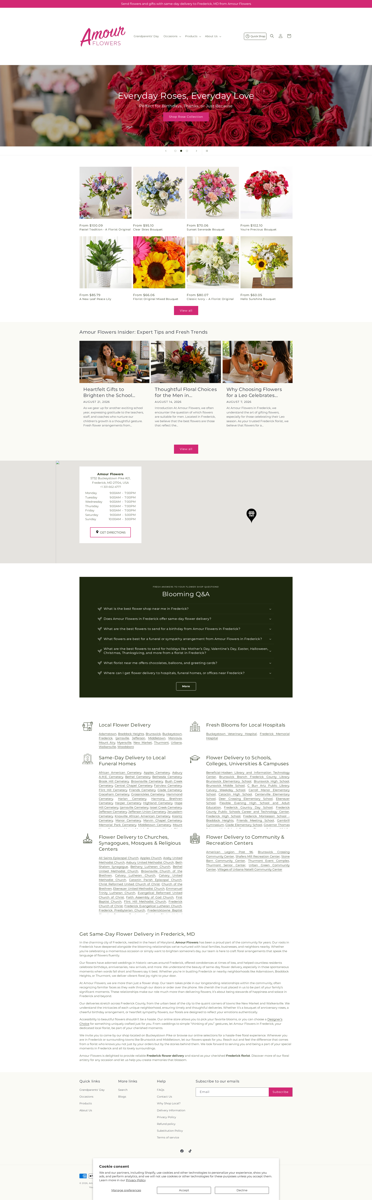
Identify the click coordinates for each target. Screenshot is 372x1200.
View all (186, 310)
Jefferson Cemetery (113, 811)
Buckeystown (172, 734)
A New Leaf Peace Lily (95, 299)
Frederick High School (223, 816)
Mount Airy (107, 742)
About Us (85, 1110)
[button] (172, 36)
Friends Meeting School (255, 820)
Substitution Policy (170, 1130)
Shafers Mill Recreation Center (258, 856)
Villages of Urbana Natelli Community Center (249, 869)
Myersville (124, 742)
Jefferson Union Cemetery (147, 811)
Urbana (176, 742)
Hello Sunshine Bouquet (258, 299)
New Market (142, 742)
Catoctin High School (235, 794)
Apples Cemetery (157, 772)
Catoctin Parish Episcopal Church (155, 880)
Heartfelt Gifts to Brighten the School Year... (107, 392)
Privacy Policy (136, 1180)
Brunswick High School (271, 781)
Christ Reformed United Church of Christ (129, 884)
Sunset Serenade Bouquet (206, 229)
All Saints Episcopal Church (119, 858)
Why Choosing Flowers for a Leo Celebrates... (254, 392)
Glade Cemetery (170, 790)
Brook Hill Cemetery (114, 781)
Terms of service (168, 1137)
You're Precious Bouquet (258, 229)
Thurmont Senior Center (225, 865)
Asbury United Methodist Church (150, 862)
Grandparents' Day (92, 1090)
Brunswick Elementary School (228, 781)
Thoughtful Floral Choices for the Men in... (186, 392)
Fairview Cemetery (168, 785)
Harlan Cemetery (132, 799)
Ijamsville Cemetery (134, 807)
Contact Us (164, 1097)
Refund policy (166, 1124)
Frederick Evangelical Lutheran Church (153, 906)
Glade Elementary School (243, 825)
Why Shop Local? (169, 1103)
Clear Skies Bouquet (148, 229)
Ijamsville (122, 738)
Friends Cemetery (142, 790)
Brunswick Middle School (225, 785)
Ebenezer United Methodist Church (138, 888)
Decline (242, 1190)
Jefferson (138, 738)
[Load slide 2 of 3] (181, 151)
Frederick (106, 738)
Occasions (86, 1097)
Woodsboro (125, 747)
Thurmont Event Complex (268, 860)
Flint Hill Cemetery (113, 790)
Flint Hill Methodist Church (145, 901)
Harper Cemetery (128, 803)
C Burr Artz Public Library (268, 785)
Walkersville (107, 747)
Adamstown (107, 734)
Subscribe (280, 1092)
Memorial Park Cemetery (117, 825)
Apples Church (151, 858)
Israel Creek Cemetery (166, 807)
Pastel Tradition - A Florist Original (105, 229)
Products (85, 1103)
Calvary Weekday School (225, 790)
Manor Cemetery (128, 820)
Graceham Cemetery (114, 794)
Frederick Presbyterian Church (122, 910)
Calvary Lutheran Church (135, 875)
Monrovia (175, 738)
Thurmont (161, 742)
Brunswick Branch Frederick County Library (254, 777)
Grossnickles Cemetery (147, 794)
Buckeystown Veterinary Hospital (231, 734)
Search (122, 1090)
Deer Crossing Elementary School (246, 799)
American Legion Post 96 (229, 852)
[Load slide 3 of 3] (187, 151)
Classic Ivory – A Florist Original (210, 299)
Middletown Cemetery (154, 825)
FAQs (160, 1090)
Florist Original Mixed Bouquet (155, 299)
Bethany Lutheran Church (150, 866)
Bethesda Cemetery (167, 777)
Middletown (156, 738)
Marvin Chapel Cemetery (162, 820)
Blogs (122, 1097)
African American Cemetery (120, 772)
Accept (184, 1190)
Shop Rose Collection (186, 117)
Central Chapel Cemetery (133, 785)
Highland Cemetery (157, 803)
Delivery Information (171, 1110)
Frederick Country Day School (248, 807)
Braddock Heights (131, 734)
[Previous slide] (166, 151)
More (186, 686)
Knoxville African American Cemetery (142, 816)
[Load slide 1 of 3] (175, 151)
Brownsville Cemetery (147, 781)
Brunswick (153, 734)
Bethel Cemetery (137, 777)
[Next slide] (196, 151)
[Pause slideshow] (206, 151)
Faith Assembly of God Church (150, 897)
